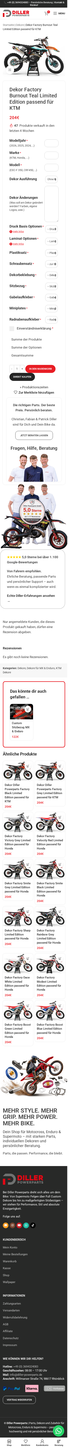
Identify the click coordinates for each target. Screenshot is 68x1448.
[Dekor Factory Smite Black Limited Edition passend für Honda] (50, 869)
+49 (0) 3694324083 (17, 2)
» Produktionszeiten (34, 387)
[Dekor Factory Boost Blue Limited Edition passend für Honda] (50, 1011)
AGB (5, 1324)
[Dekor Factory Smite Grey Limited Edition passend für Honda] (18, 869)
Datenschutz (11, 1338)
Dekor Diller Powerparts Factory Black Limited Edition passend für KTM (17, 793)
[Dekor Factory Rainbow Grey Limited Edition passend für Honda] (50, 916)
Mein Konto (10, 1247)
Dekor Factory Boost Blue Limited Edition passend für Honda (50, 1029)
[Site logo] (16, 13)
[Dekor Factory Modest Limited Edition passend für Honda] (50, 964)
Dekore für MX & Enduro (41, 668)
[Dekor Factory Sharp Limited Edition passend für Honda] (18, 916)
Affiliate (8, 1331)
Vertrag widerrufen (19, 1400)
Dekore (20, 24)
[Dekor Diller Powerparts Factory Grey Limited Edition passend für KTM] (50, 771)
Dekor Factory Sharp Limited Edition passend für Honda (17, 934)
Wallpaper (9, 1282)
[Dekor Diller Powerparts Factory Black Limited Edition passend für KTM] (18, 771)
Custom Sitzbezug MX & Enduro (20, 727)
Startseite (8, 24)
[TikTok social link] (33, 1225)
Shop (6, 1275)
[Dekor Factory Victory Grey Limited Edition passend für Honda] (18, 822)
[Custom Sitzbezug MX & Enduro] (21, 711)
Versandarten (11, 1310)
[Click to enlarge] (10, 70)
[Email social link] (5, 1225)
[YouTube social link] (19, 1225)
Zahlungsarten (12, 1303)
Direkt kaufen (22, 376)
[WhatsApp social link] (26, 1225)
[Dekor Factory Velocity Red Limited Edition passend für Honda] (50, 822)
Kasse (7, 1268)
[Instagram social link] (12, 1225)
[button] (28, 709)
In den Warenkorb (40, 368)
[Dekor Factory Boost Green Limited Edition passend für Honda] (18, 1011)
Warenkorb (9, 1261)
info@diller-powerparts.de (26, 1374)
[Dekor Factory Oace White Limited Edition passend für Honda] (18, 964)
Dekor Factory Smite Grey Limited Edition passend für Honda (18, 887)
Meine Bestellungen (15, 1254)
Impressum (10, 1345)
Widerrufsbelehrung (15, 1317)
